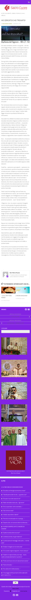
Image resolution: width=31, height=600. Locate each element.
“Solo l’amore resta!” (8, 510)
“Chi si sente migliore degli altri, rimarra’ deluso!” (15, 551)
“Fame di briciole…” (8, 565)
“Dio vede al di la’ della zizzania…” (11, 569)
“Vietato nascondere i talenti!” (11, 514)
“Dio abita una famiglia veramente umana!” (14, 490)
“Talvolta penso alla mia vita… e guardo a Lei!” (15, 494)
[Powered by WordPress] (10, 591)
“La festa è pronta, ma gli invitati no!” (12, 536)
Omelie (3, 15)
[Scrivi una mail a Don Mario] (29, 309)
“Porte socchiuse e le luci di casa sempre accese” (16, 561)
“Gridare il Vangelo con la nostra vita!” (12, 547)
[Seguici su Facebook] (26, 309)
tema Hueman (23, 591)
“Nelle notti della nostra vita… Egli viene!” (13, 502)
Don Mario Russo (7, 23)
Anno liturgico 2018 (18, 13)
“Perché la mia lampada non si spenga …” (14, 518)
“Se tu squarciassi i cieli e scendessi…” (13, 506)
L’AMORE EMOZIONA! (21, 295)
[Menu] (29, 2)
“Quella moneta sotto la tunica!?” (11, 532)
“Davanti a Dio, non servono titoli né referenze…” (16, 522)
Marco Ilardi (15, 588)
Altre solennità (6, 13)
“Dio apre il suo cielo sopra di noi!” (12, 498)
